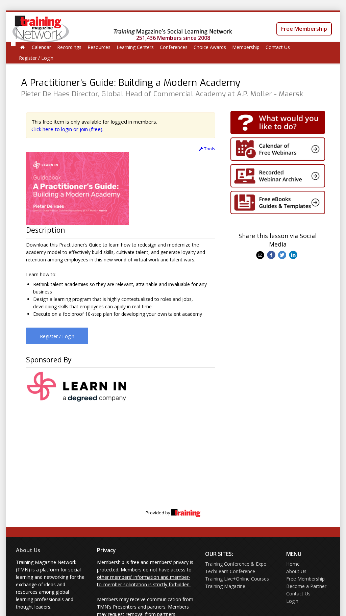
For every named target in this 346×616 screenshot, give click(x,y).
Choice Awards (210, 47)
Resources (99, 47)
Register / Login (36, 58)
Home (293, 564)
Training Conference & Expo (236, 564)
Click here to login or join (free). (67, 129)
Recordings (69, 47)
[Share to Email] (261, 254)
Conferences (174, 47)
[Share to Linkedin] (294, 254)
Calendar (41, 47)
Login (292, 601)
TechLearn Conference (230, 571)
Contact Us (278, 47)
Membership (246, 47)
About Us (28, 550)
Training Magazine (225, 586)
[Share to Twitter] (283, 254)
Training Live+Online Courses (237, 578)
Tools (209, 149)
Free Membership (304, 28)
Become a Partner (306, 586)
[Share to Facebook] (272, 254)
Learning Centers (135, 47)
